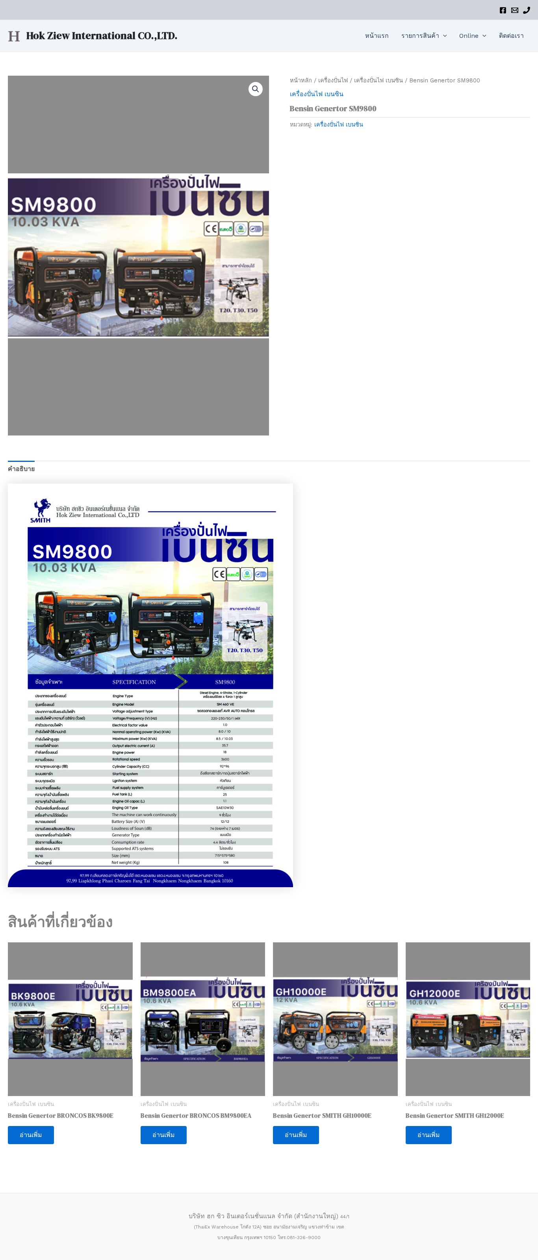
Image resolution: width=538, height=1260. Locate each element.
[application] (443, 36)
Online (469, 35)
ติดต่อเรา (511, 35)
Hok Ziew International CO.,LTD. (102, 35)
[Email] (514, 10)
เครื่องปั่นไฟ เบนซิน (378, 80)
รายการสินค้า (420, 35)
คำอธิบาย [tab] (21, 469)
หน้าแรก (377, 35)
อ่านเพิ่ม (31, 1135)
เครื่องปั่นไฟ (333, 80)
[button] (256, 89)
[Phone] (526, 10)
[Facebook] (502, 10)
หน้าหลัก (301, 80)
